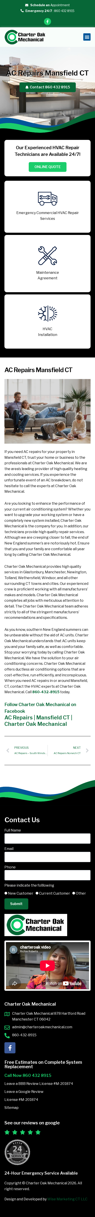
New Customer (20, 893)
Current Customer (54, 893)
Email (8, 849)
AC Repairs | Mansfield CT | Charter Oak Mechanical (38, 720)
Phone (10, 867)
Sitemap (11, 1108)
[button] (87, 37)
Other (81, 893)
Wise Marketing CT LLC (67, 1199)
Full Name (12, 830)
